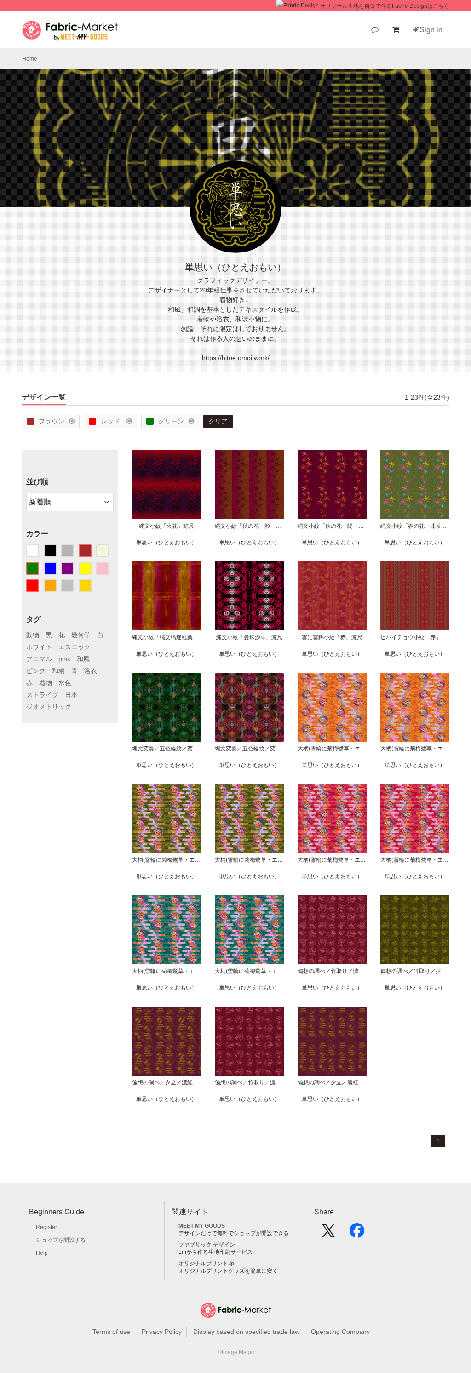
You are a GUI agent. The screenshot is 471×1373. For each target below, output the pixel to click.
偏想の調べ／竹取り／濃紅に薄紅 (249, 1082)
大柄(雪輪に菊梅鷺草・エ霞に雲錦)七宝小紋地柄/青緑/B (166, 971)
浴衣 (90, 671)
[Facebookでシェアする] (357, 1233)
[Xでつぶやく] (328, 1233)
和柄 (58, 671)
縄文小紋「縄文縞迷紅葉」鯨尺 (166, 637)
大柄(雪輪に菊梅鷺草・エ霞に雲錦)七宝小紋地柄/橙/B (332, 748)
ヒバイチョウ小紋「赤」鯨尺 (414, 637)
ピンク (36, 671)
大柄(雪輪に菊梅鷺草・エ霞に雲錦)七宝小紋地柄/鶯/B (166, 860)
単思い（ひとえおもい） (166, 542)
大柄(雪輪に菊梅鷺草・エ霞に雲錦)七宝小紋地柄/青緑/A (249, 971)
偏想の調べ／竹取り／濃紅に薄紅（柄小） (332, 971)
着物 (45, 682)
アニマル (39, 659)
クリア (218, 421)
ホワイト (39, 647)
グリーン (171, 421)
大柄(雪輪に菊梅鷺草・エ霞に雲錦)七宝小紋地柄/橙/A (414, 748)
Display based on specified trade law (246, 1331)
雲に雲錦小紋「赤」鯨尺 (332, 637)
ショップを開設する (61, 1240)
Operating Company (340, 1331)
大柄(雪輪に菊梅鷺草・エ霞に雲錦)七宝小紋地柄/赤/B (332, 860)
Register (46, 1227)
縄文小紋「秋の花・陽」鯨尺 (332, 526)
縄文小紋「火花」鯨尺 (166, 526)
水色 (64, 682)
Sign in (430, 30)
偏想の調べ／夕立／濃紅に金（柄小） (166, 1082)
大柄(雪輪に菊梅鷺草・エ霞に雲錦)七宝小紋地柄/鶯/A (249, 860)
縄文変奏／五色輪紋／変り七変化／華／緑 (166, 748)
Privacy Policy (162, 1331)
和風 (83, 659)
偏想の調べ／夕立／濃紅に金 (332, 1082)
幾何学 (81, 635)
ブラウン (51, 421)
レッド (111, 421)
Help (42, 1253)
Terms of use (111, 1331)
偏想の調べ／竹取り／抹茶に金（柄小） (414, 971)
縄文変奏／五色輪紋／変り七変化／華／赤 (249, 748)
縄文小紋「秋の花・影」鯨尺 (249, 526)
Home (29, 59)
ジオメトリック (48, 706)
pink (64, 659)
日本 (71, 694)
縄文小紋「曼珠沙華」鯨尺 (249, 637)
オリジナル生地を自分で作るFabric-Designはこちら (384, 6)
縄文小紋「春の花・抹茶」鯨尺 (414, 526)
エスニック (74, 647)
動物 (32, 635)
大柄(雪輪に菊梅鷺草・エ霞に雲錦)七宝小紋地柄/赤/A (414, 860)
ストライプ (42, 694)
